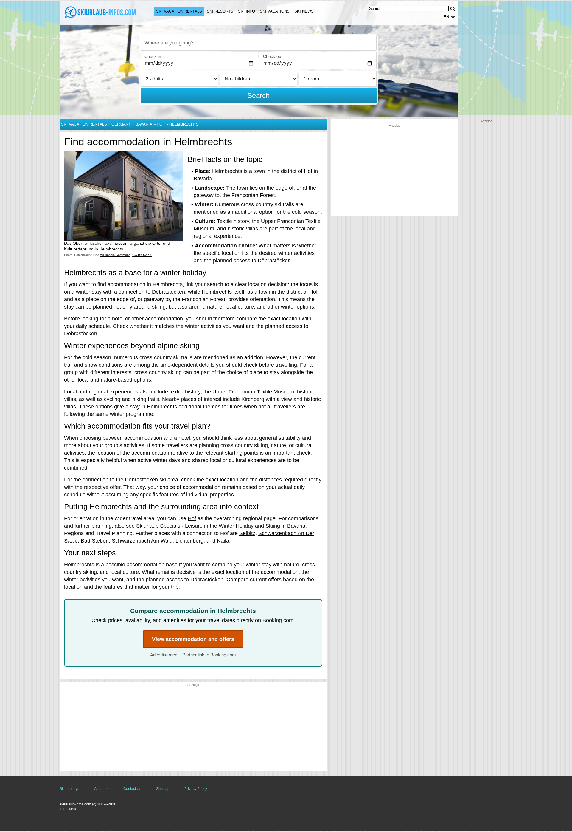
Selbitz (247, 533)
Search (258, 96)
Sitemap (163, 789)
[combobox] (258, 43)
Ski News (304, 11)
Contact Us (132, 789)
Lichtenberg (189, 541)
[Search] (452, 9)
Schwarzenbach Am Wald (142, 541)
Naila (223, 541)
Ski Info (246, 11)
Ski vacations (275, 11)
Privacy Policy (195, 789)
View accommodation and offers (193, 639)
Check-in (152, 56)
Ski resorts (220, 11)
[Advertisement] (193, 729)
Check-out (272, 56)
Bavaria (144, 124)
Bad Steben (95, 541)
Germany (121, 124)
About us (101, 789)
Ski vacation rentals (179, 11)
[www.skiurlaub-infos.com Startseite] (100, 12)
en (446, 16)
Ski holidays (69, 789)
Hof (161, 124)
